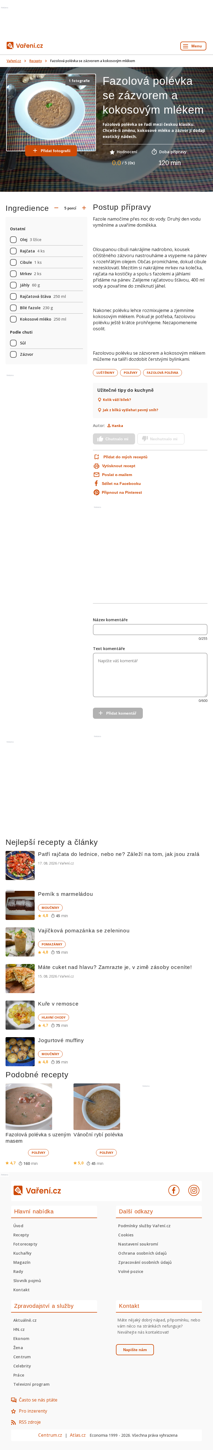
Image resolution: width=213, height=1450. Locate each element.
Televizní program (31, 1384)
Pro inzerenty (33, 1411)
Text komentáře (109, 648)
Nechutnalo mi (164, 439)
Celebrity (22, 1366)
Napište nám (135, 1349)
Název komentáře (110, 619)
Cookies (125, 1234)
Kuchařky (22, 1253)
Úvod (18, 1225)
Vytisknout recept (118, 466)
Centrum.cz (50, 1435)
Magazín (22, 1262)
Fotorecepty (25, 1244)
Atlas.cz (78, 1435)
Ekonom (21, 1338)
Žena (18, 1347)
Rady (18, 1271)
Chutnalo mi (116, 439)
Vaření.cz (14, 60)
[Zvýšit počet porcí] (84, 208)
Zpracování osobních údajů (145, 1262)
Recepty (35, 60)
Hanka (117, 425)
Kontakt (21, 1289)
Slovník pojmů (27, 1280)
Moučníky (50, 908)
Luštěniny (105, 372)
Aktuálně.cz (25, 1320)
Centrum (22, 1356)
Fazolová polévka (162, 372)
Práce (18, 1375)
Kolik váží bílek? (117, 400)
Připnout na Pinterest (122, 492)
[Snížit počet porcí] (56, 208)
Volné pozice (130, 1271)
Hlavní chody (53, 1017)
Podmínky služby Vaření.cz (144, 1225)
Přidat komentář (121, 713)
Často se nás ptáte (38, 1400)
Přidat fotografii (55, 151)
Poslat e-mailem (117, 474)
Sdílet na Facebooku (121, 483)
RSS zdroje (30, 1422)
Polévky (130, 372)
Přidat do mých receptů (125, 457)
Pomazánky (52, 944)
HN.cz (19, 1329)
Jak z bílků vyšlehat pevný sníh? (130, 410)
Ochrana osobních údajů (142, 1253)
